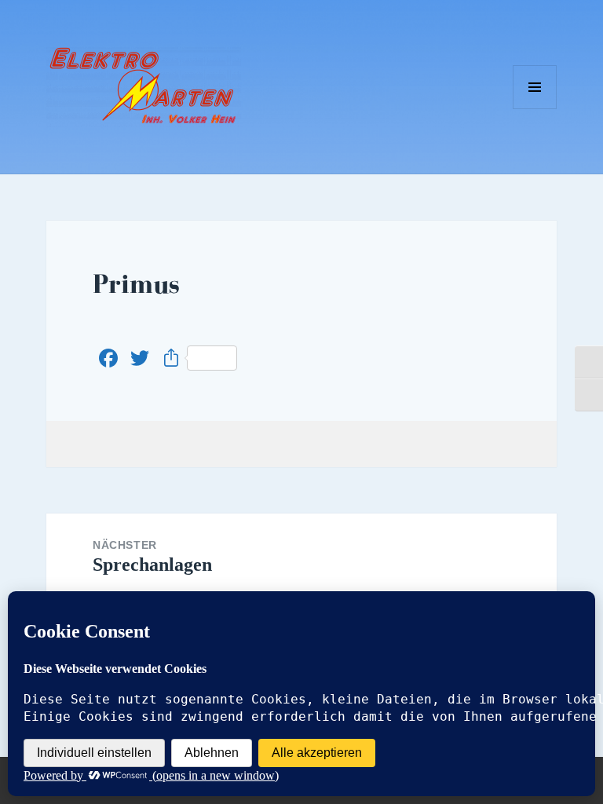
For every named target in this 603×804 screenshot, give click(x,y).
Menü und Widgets (535, 108)
